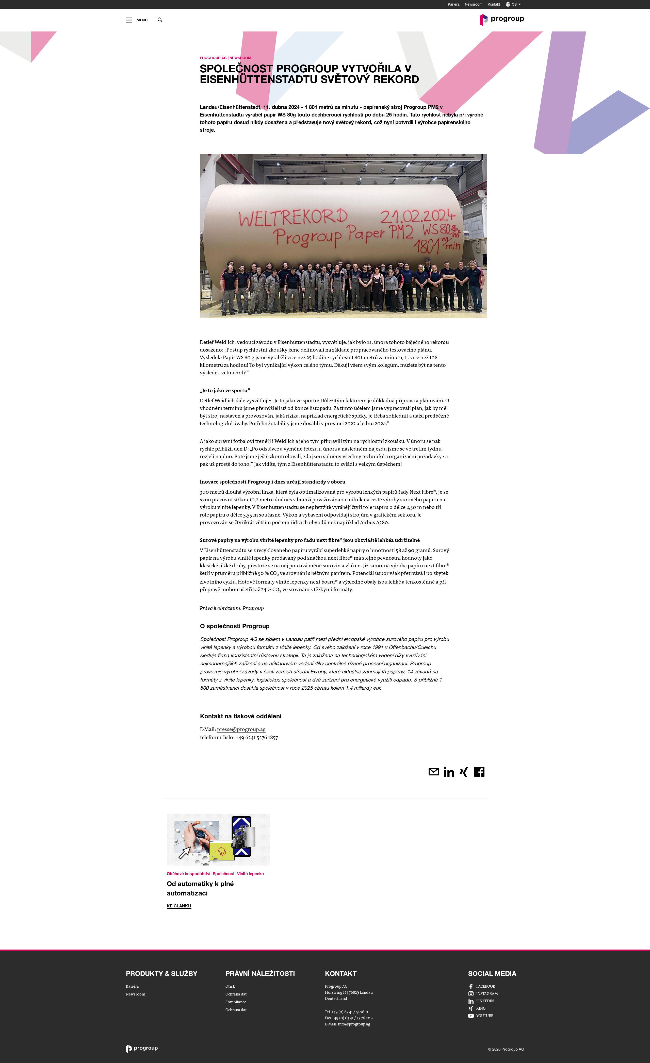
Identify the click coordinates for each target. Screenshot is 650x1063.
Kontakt (494, 4)
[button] (137, 20)
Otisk (230, 986)
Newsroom (473, 4)
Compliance (235, 1002)
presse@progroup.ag (241, 730)
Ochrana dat (236, 994)
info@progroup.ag (354, 1024)
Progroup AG (213, 58)
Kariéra (454, 4)
